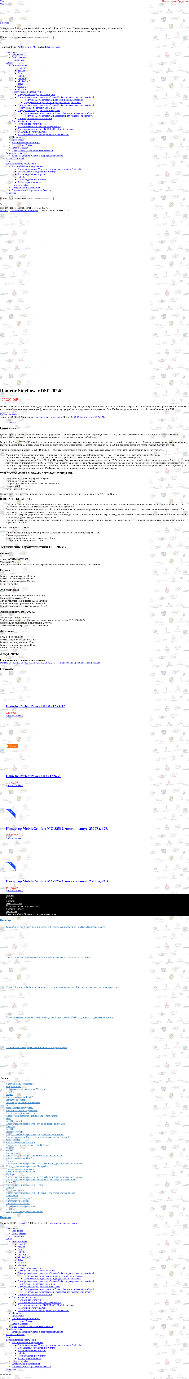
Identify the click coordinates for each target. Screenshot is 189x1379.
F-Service (4, 23)
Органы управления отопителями (35, 118)
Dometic (22, 68)
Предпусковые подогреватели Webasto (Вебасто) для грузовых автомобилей (56, 105)
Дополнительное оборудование (22, 163)
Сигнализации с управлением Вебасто (31, 190)
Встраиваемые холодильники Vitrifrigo (37, 171)
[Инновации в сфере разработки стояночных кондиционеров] (17, 1061)
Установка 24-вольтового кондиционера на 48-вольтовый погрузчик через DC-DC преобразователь (56, 927)
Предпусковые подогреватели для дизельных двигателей (52, 102)
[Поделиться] (7, 1374)
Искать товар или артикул (13, 37)
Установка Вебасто (15, 153)
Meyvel (21, 70)
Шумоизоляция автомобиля (26, 187)
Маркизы (16, 137)
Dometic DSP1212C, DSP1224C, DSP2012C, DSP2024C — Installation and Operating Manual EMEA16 (50, 662)
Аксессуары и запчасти (29, 182)
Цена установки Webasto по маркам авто (32, 150)
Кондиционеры (19, 65)
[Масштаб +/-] (1, 1374)
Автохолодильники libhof (19, 1158)
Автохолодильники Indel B (19, 1097)
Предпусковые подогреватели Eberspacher (39, 110)
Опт (8, 161)
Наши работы (19, 60)
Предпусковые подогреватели (27, 92)
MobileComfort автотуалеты (20, 1108)
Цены (9, 62)
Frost (20, 73)
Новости (10, 901)
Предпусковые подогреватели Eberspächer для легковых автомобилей (59, 113)
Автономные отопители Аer (32, 124)
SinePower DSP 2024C (95, 417)
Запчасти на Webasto (22, 145)
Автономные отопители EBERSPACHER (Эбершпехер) (46, 129)
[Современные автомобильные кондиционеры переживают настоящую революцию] (17, 971)
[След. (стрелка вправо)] (4, 1377)
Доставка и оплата (15, 909)
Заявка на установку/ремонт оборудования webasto (37, 155)
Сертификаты (19, 57)
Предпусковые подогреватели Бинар (36, 108)
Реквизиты (17, 54)
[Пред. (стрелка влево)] (1, 1377)
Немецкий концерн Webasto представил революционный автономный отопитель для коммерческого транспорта (62, 987)
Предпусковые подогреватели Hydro (36, 94)
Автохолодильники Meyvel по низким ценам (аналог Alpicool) (49, 169)
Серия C (10, 1092)
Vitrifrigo (22, 86)
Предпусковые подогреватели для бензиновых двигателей (53, 100)
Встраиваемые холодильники (21, 1206)
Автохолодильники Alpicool (32, 174)
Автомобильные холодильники (27, 166)
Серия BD (11, 1182)
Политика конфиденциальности (22, 906)
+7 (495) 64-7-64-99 (25, 47)
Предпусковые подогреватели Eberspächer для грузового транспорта (58, 116)
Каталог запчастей (15, 158)
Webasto (22, 89)
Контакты (11, 193)
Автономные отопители (24, 121)
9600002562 (76, 417)
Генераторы (18, 139)
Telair (20, 84)
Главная (4, 210)
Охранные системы (16, 1190)
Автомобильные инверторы (26, 142)
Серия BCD (12, 1195)
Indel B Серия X (14, 1121)
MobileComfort (25, 81)
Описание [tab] (11, 422)
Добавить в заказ (8, 414)
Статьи (9, 898)
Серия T (10, 1187)
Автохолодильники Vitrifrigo (32, 179)
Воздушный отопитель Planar (32, 131)
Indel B (21, 76)
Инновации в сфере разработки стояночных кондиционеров (36, 1047)
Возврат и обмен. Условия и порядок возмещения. (31, 914)
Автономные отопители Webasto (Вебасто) (39, 126)
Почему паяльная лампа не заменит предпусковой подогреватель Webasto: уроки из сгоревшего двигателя (59, 1017)
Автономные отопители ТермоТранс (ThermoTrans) (43, 134)
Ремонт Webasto (20, 147)
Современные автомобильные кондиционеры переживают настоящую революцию (48, 957)
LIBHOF (22, 78)
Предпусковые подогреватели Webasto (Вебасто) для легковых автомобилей (56, 97)
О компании (12, 52)
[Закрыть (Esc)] (10, 1374)
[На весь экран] (4, 1374)
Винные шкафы (20, 185)
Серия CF (11, 1209)
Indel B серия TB (14, 1131)
